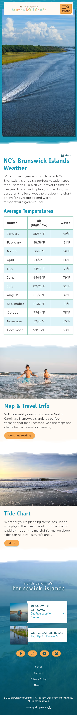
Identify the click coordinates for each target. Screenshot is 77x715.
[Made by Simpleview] (38, 707)
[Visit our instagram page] (32, 653)
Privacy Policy (38, 679)
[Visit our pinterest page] (56, 653)
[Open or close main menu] (66, 9)
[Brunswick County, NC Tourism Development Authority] (29, 8)
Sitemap (38, 685)
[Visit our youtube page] (44, 653)
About (38, 667)
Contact (38, 673)
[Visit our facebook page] (20, 653)
